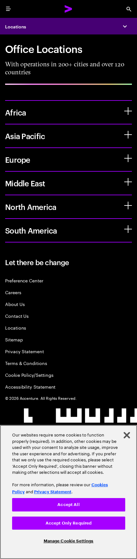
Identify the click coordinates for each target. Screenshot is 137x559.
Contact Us (17, 315)
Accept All (68, 505)
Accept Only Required (69, 523)
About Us (15, 304)
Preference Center (24, 280)
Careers (13, 292)
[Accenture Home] (68, 9)
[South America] (128, 229)
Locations (15, 26)
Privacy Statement (24, 351)
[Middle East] (128, 182)
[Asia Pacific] (128, 134)
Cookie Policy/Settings (29, 374)
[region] (68, 492)
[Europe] (128, 158)
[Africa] (128, 111)
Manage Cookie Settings (69, 541)
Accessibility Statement (30, 386)
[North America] (128, 205)
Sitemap (14, 339)
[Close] (127, 435)
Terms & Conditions (26, 363)
